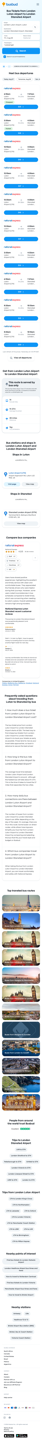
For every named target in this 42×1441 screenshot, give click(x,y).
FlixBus (4, 683)
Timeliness (12, 560)
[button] (35, 27)
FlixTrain (16, 685)
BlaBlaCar (21, 683)
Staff (10, 556)
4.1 (18, 560)
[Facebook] (10, 1417)
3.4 (14, 569)
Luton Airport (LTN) (17, 473)
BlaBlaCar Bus (13, 683)
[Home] (4, 66)
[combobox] (21, 24)
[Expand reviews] (35, 557)
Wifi (10, 569)
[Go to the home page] (10, 4)
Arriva (10, 685)
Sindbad (29, 683)
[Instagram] (5, 1417)
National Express (11, 549)
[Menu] (38, 4)
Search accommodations (16, 56)
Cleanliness (12, 565)
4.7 (14, 556)
